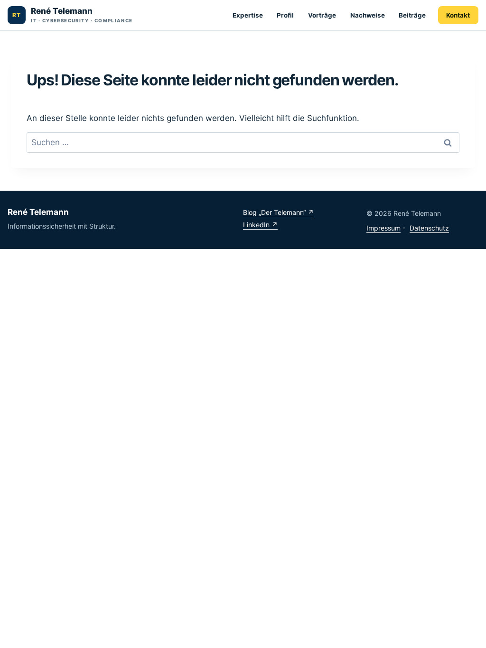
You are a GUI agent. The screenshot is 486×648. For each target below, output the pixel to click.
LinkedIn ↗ (260, 225)
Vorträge (322, 15)
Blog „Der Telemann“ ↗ (278, 212)
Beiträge (412, 15)
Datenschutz (429, 228)
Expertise (248, 15)
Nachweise (367, 15)
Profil (285, 15)
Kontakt (458, 15)
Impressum (383, 228)
